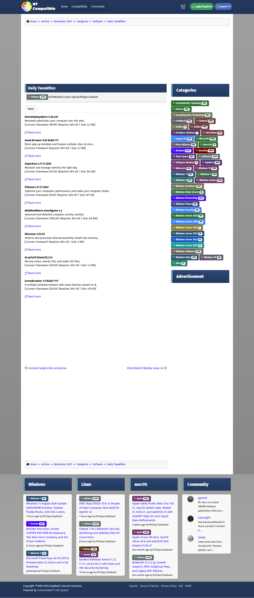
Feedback (183, 120)
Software (37, 97)
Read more (34, 132)
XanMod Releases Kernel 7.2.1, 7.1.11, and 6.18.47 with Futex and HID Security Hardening (99, 564)
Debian (89, 549)
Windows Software (187, 251)
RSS (181, 586)
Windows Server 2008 (188, 221)
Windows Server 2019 (188, 233)
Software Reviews (186, 162)
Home (64, 6)
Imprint (133, 586)
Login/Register (203, 6)
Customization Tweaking (190, 103)
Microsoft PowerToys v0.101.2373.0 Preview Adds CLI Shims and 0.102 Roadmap (47, 562)
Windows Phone (185, 204)
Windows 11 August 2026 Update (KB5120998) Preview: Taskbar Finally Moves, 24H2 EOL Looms (46, 508)
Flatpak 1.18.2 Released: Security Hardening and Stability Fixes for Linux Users (99, 533)
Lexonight (204, 517)
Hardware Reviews (186, 132)
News (31, 108)
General (206, 120)
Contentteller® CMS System (53, 590)
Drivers (182, 109)
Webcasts (182, 168)
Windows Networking (189, 198)
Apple (142, 498)
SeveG (201, 537)
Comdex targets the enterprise (47, 368)
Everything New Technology (192, 115)
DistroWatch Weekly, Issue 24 (145, 368)
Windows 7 (208, 174)
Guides (180, 126)
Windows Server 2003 (188, 215)
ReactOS (209, 144)
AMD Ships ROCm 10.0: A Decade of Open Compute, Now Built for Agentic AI (99, 508)
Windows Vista (185, 257)
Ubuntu (89, 554)
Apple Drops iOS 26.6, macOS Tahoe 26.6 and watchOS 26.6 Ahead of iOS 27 (150, 541)
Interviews (213, 132)
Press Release (185, 144)
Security (205, 150)
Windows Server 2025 (188, 245)
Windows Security (186, 210)
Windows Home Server (188, 192)
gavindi (202, 498)
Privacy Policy (169, 586)
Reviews (182, 150)
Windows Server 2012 (187, 227)
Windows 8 (183, 180)
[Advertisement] (127, 54)
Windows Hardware (188, 186)
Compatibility (79, 6)
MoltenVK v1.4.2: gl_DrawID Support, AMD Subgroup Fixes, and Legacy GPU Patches (151, 567)
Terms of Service (149, 586)
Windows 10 (207, 168)
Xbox (179, 263)
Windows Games (210, 180)
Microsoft (207, 138)
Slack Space (184, 156)
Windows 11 (183, 174)
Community (98, 6)
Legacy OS (183, 138)
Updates (212, 162)
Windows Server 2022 (188, 239)
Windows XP (211, 257)
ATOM (188, 586)
